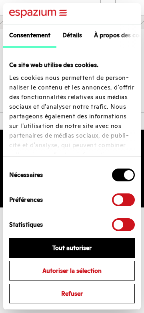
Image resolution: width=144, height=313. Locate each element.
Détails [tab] (72, 35)
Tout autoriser (72, 248)
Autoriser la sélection (72, 270)
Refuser (72, 293)
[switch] (123, 199)
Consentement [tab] (29, 35)
